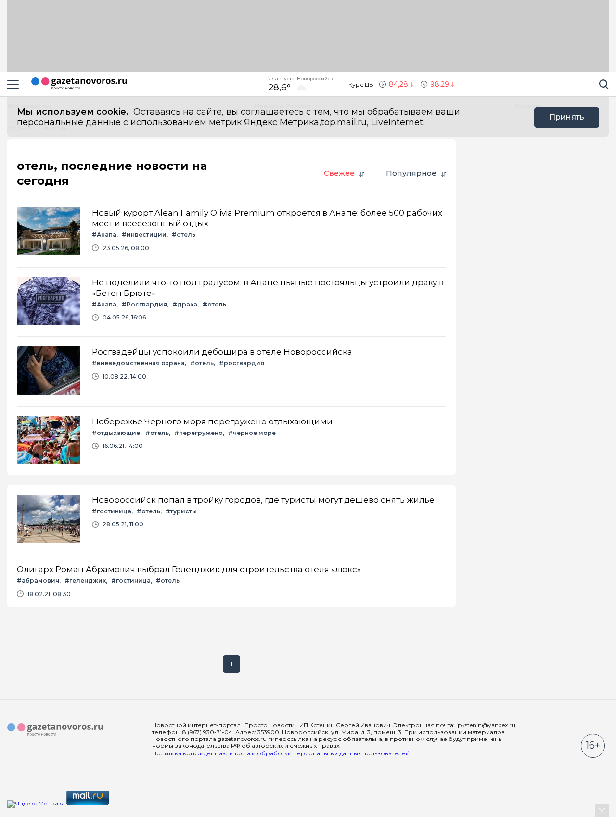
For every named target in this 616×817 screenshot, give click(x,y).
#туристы (181, 511)
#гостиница (111, 511)
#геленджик (85, 580)
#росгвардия (241, 363)
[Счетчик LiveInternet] (131, 803)
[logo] (55, 730)
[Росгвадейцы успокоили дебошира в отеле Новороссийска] (231, 371)
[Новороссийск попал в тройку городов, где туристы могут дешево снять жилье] (231, 519)
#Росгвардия (144, 304)
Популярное (411, 173)
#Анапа (104, 234)
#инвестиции (144, 234)
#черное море (252, 432)
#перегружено (198, 432)
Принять (566, 117)
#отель (183, 234)
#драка (184, 304)
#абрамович (38, 580)
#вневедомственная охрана (138, 363)
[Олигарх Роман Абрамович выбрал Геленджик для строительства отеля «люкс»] (231, 580)
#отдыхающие (116, 432)
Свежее (339, 173)
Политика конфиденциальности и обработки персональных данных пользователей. (281, 753)
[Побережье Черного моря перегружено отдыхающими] (231, 441)
